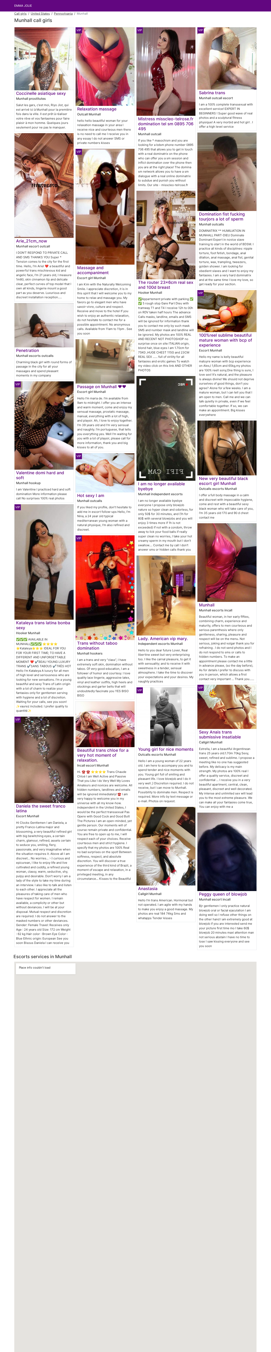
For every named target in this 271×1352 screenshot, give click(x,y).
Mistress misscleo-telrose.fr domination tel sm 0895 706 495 (165, 123)
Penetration (27, 350)
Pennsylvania (63, 13)
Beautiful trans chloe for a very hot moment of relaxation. (103, 755)
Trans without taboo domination (97, 646)
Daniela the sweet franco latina (40, 808)
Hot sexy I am (90, 495)
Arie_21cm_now (31, 240)
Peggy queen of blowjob (223, 894)
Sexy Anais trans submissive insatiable (220, 734)
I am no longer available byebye (161, 486)
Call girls (20, 13)
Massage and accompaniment (93, 270)
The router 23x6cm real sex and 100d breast (165, 285)
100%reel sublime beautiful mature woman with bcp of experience (225, 340)
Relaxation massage (96, 108)
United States (40, 13)
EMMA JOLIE (23, 6)
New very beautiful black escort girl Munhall (223, 481)
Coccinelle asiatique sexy (41, 93)
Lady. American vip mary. (163, 638)
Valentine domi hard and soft (40, 475)
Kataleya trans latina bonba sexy (43, 625)
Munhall (206, 604)
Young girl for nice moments (165, 749)
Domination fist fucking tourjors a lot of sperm (222, 216)
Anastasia (148, 888)
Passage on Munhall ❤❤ (101, 386)
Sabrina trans (212, 92)
